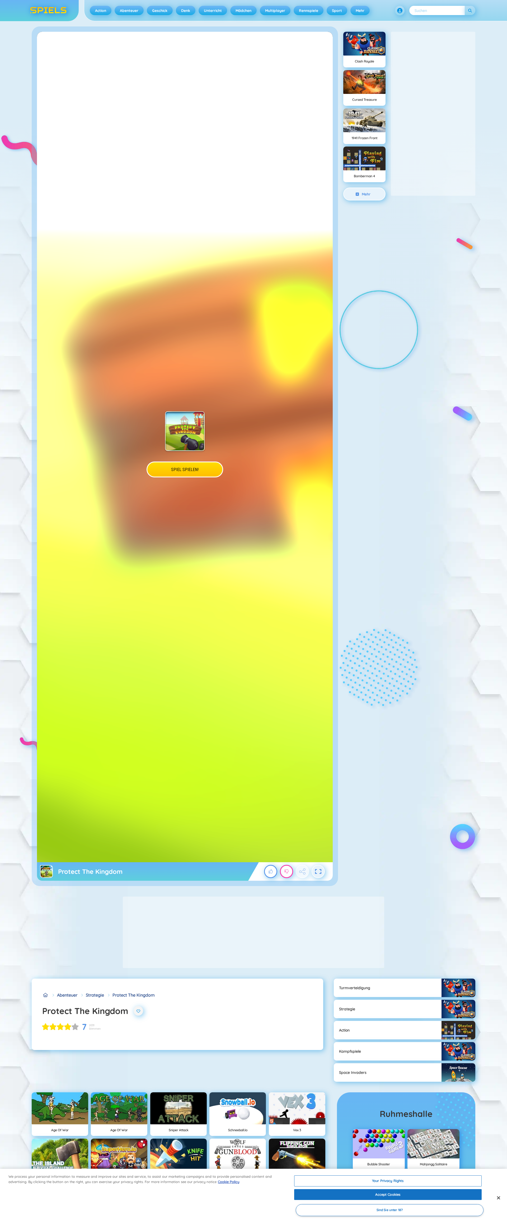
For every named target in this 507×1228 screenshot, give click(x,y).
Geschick (159, 10)
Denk (185, 10)
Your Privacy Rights (387, 1181)
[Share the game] (302, 871)
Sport (337, 10)
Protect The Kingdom (133, 995)
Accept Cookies (387, 1194)
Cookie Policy (228, 1182)
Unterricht (213, 10)
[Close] (498, 1198)
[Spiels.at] (45, 995)
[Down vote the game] (286, 871)
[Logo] (48, 10)
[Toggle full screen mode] (318, 871)
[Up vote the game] (270, 871)
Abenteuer (129, 10)
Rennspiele (308, 10)
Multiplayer (275, 10)
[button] (400, 10)
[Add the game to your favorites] (138, 1011)
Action (100, 10)
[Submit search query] (470, 10)
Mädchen (243, 10)
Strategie (95, 995)
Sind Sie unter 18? (390, 1210)
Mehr (360, 10)
